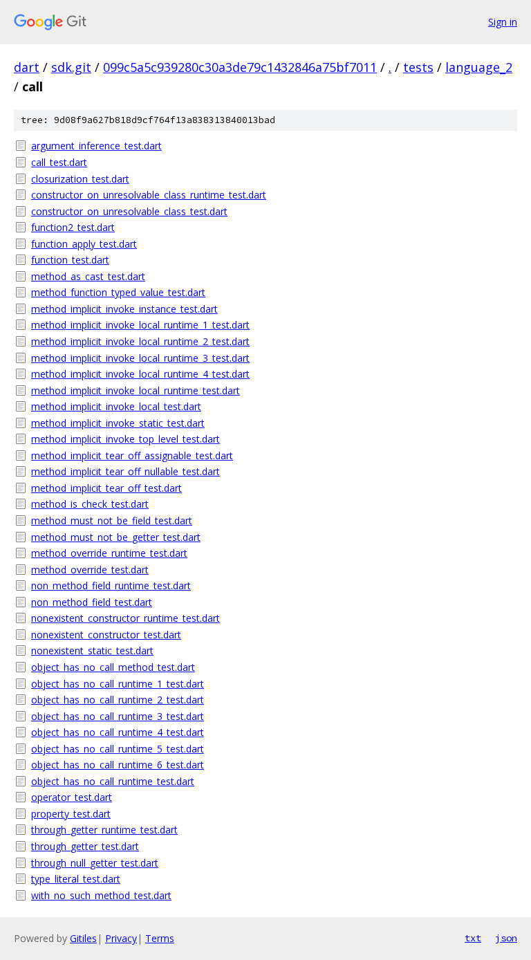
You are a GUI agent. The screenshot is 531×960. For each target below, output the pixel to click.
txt (473, 938)
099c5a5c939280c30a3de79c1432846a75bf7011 (240, 67)
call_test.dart (59, 162)
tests (418, 67)
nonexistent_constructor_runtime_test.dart (125, 618)
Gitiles (83, 938)
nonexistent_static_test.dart (92, 650)
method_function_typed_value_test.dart (118, 292)
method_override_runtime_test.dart (109, 553)
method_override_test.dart (90, 569)
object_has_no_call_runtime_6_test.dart (117, 764)
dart (26, 67)
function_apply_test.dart (84, 243)
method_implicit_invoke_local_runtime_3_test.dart (140, 357)
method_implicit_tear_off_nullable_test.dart (125, 471)
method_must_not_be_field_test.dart (111, 520)
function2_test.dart (73, 227)
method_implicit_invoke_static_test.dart (118, 423)
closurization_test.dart (80, 178)
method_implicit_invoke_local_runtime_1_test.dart (140, 324)
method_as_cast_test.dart (88, 276)
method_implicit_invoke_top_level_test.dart (125, 438)
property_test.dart (71, 813)
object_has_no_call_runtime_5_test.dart (117, 748)
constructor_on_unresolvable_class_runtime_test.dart (148, 194)
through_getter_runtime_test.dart (104, 829)
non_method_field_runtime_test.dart (111, 585)
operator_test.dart (71, 797)
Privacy (121, 938)
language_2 (478, 67)
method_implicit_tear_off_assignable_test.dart (132, 455)
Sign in (502, 21)
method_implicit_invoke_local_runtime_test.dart (135, 390)
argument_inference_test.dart (96, 145)
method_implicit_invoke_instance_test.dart (124, 308)
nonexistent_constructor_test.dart (106, 634)
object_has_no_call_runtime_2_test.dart (117, 699)
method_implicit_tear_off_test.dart (106, 488)
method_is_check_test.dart (90, 503)
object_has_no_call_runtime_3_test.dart (117, 716)
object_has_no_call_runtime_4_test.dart (117, 732)
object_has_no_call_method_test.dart (113, 667)
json (506, 938)
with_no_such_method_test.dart (101, 895)
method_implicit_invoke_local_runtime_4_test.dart (140, 373)
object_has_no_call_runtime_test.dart (112, 781)
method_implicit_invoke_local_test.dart (116, 406)
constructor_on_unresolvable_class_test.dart (129, 211)
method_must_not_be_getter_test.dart (116, 537)
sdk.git (71, 67)
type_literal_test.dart (75, 878)
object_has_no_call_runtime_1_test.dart (117, 683)
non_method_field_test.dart (91, 602)
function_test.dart (70, 259)
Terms (159, 938)
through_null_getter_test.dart (94, 862)
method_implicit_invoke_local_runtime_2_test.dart (140, 341)
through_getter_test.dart (85, 846)
